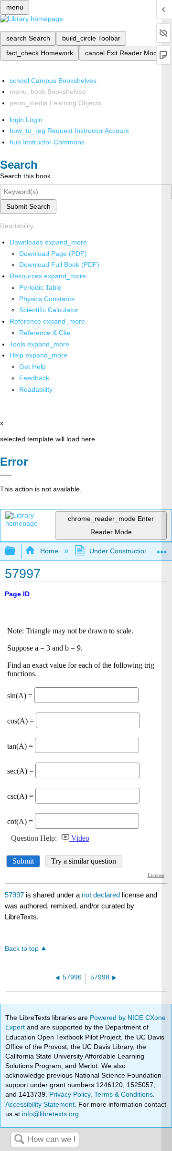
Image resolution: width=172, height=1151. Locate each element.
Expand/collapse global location (162, 548)
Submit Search (28, 206)
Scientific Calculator (48, 310)
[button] (34, 378)
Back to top (22, 948)
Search (19, 1139)
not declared (102, 895)
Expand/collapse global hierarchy (16, 551)
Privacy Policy (69, 1094)
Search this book (25, 176)
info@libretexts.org (49, 1114)
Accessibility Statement (40, 1104)
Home (49, 551)
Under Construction (118, 551)
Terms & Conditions (123, 1094)
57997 (14, 895)
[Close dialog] (6, 475)
